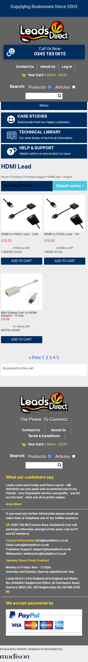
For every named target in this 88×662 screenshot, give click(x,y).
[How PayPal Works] (44, 622)
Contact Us (25, 67)
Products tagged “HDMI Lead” (43, 177)
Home (5, 177)
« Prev (35, 358)
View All (78, 369)
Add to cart (21, 261)
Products (37, 87)
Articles (63, 87)
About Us (47, 67)
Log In (67, 67)
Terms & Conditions (44, 436)
